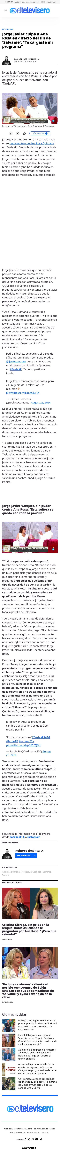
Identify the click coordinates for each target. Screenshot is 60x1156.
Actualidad (7, 29)
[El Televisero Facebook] (25, 1139)
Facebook (16, 837)
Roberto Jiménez (27, 59)
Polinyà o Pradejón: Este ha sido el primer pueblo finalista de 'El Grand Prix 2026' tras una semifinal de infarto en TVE (37, 1025)
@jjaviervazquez (16, 361)
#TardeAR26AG (41, 737)
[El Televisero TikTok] (41, 1139)
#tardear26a (26, 741)
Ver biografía (24, 855)
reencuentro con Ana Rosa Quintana (31, 143)
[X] (38, 59)
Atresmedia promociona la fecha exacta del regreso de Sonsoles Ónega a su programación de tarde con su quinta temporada (37, 1069)
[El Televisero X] (29, 1139)
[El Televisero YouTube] (36, 1139)
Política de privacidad (23, 1129)
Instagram (33, 837)
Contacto (44, 1133)
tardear (5, 875)
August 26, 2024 (41, 402)
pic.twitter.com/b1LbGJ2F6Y (23, 393)
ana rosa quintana (11, 872)
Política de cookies (18, 1133)
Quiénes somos (33, 1133)
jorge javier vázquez (31, 872)
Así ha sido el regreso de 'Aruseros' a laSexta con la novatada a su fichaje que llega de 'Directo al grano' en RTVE (37, 1054)
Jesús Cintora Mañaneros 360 (27, 2)
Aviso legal (8, 1129)
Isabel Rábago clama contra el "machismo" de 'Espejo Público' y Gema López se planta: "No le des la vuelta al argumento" (37, 1040)
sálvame (47, 872)
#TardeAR (16, 369)
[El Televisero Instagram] (33, 1139)
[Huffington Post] (29, 1148)
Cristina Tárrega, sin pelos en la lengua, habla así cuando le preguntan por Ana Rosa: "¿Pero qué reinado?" (29, 929)
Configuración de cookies (44, 1129)
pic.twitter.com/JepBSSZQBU (23, 745)
